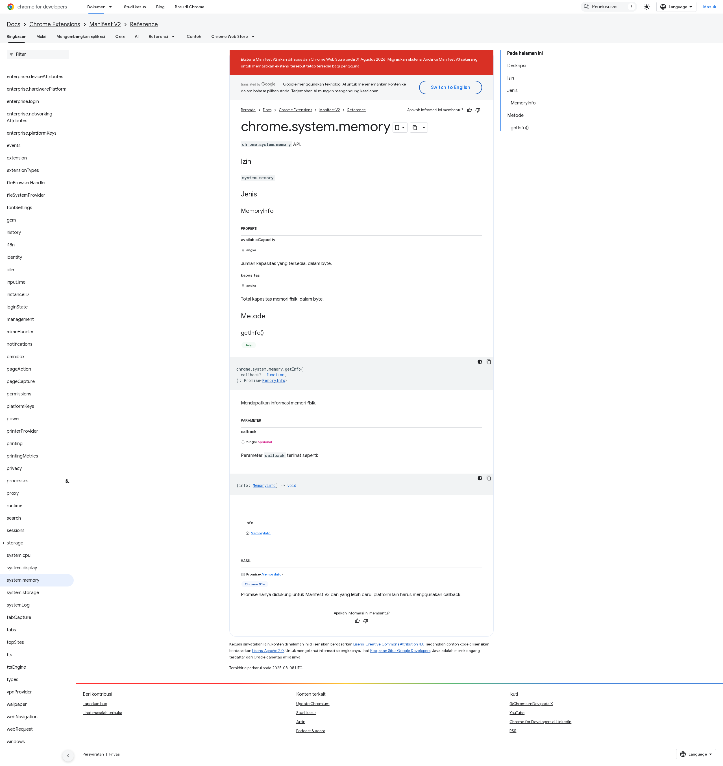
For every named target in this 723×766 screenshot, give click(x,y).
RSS (512, 730)
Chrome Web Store (229, 36)
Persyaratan (93, 754)
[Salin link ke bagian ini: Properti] (263, 227)
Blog (160, 6)
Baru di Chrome (189, 6)
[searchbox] (38, 54)
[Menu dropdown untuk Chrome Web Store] (255, 36)
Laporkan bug (95, 703)
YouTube (516, 712)
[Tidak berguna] (478, 110)
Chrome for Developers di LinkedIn (540, 721)
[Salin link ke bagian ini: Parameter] (267, 419)
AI (137, 36)
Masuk (710, 6)
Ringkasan (16, 36)
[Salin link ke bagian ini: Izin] (256, 162)
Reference (144, 24)
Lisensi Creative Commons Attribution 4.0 (388, 644)
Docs (13, 24)
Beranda (248, 110)
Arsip (300, 721)
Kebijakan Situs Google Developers (400, 650)
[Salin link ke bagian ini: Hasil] (256, 559)
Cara (120, 36)
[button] (37, 543)
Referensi (158, 36)
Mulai (41, 36)
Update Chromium (313, 703)
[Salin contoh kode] (488, 361)
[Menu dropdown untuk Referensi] (175, 36)
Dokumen (96, 6)
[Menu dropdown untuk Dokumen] (112, 6)
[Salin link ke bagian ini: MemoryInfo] (279, 211)
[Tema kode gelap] (479, 361)
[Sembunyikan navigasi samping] (68, 755)
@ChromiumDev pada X (531, 703)
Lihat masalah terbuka (102, 712)
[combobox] (609, 7)
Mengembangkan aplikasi (80, 36)
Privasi (114, 754)
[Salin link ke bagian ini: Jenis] (262, 194)
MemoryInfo (273, 380)
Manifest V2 (105, 24)
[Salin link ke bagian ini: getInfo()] (269, 333)
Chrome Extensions (54, 24)
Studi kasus (135, 6)
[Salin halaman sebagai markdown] (415, 127)
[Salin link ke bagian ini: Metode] (271, 316)
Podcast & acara (310, 730)
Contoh (194, 36)
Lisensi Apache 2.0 (268, 650)
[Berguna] (469, 110)
